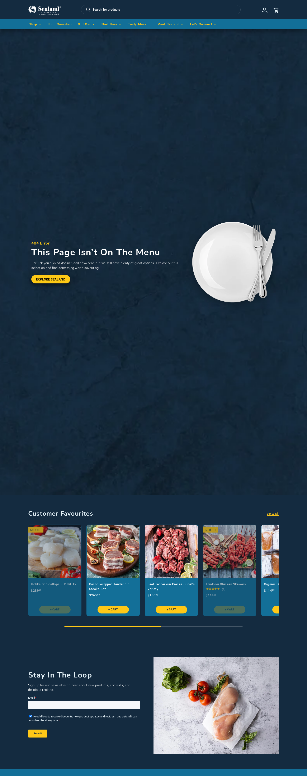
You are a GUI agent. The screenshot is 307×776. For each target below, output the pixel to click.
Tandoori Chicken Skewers (226, 584)
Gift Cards (86, 24)
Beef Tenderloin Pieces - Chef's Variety (171, 586)
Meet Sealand (168, 24)
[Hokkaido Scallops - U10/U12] (54, 551)
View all (273, 514)
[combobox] (160, 9)
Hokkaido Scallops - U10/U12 (53, 584)
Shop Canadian (60, 24)
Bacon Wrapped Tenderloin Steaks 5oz (109, 586)
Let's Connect (201, 24)
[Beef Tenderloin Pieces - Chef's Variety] (171, 551)
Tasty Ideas (137, 24)
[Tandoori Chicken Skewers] (229, 551)
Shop (33, 24)
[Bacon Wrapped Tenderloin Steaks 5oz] (113, 551)
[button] (276, 10)
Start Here (109, 24)
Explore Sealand (51, 279)
